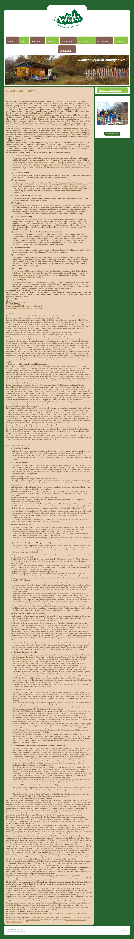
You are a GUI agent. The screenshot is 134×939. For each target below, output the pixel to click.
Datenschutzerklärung (112, 133)
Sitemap (19, 929)
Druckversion (12, 929)
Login (125, 929)
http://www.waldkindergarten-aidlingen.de (28, 308)
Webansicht (124, 930)
